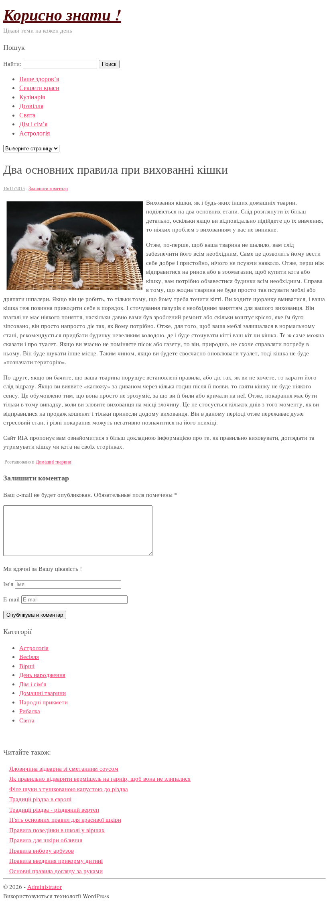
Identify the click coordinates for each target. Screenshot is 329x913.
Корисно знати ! (62, 14)
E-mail (11, 599)
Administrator (44, 886)
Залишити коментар (48, 188)
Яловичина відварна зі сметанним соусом (63, 768)
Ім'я (8, 584)
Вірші (27, 666)
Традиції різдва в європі (40, 799)
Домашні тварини (53, 461)
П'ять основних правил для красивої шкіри (65, 819)
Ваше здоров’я (39, 78)
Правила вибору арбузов (41, 850)
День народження (42, 675)
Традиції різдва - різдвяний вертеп (54, 809)
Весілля (29, 656)
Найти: (12, 63)
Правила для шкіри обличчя (45, 840)
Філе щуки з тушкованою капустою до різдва (68, 789)
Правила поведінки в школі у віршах (57, 830)
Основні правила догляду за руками (56, 871)
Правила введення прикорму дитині (56, 860)
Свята (27, 115)
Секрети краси (39, 87)
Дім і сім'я (32, 684)
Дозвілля (31, 105)
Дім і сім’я (33, 123)
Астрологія (34, 133)
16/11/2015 (14, 188)
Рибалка (29, 711)
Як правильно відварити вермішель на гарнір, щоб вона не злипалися (100, 778)
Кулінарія (32, 96)
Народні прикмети (43, 702)
